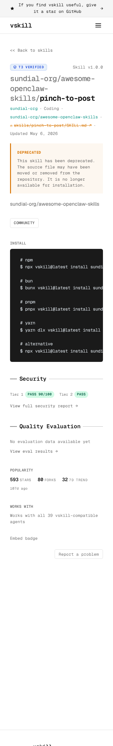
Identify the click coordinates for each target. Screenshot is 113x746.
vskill (21, 25)
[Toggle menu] (98, 25)
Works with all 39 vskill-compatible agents (54, 519)
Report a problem (79, 554)
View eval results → (34, 451)
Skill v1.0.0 (88, 67)
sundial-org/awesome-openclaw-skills (54, 117)
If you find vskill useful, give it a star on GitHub (61, 8)
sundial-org (24, 108)
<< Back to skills (31, 50)
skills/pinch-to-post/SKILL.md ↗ (51, 125)
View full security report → (44, 406)
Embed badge (24, 538)
